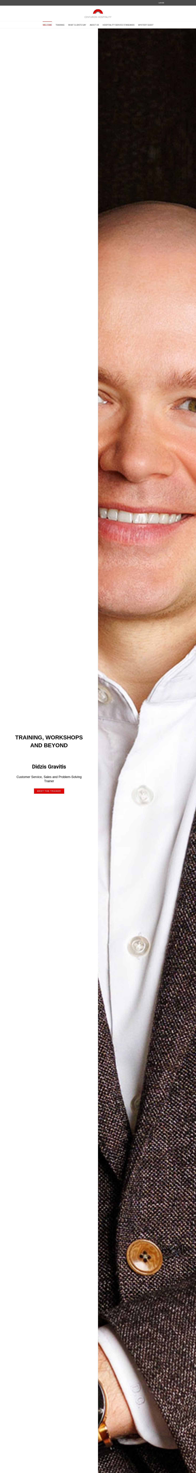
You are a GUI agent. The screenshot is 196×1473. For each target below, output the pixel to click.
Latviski (161, 3)
